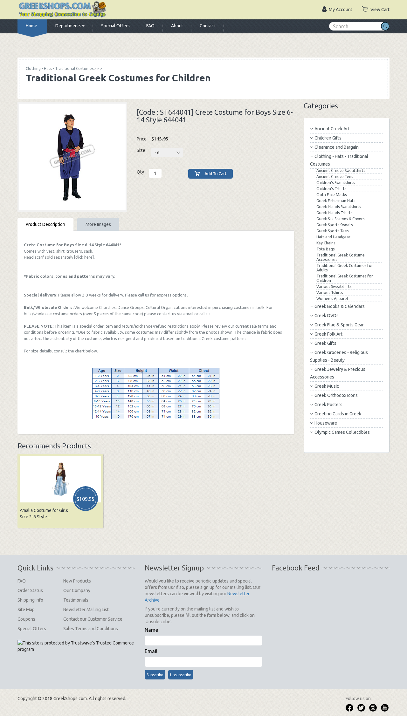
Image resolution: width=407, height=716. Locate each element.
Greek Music (326, 386)
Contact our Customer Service (92, 619)
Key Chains (325, 243)
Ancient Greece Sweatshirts (340, 170)
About (177, 25)
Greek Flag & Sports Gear (339, 324)
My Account (340, 9)
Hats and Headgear (333, 237)
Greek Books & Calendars (339, 306)
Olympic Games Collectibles (342, 432)
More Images (98, 224)
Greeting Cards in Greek (337, 413)
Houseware (325, 423)
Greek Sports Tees (332, 231)
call (141, 295)
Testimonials (75, 600)
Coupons (26, 619)
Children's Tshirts (331, 189)
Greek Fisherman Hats (335, 201)
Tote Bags (325, 249)
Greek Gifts (325, 343)
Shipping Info (30, 600)
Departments (68, 25)
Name (151, 629)
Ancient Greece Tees (334, 176)
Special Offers (115, 25)
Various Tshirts (329, 292)
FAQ (150, 25)
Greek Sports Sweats (334, 225)
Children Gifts (327, 137)
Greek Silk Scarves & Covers (340, 219)
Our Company (76, 590)
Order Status (30, 590)
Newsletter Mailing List (86, 609)
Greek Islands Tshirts (334, 213)
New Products (77, 580)
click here (84, 257)
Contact (207, 25)
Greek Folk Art (328, 334)
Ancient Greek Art (331, 128)
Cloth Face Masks (331, 195)
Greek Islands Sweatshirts (338, 207)
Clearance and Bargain (336, 147)
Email (151, 651)
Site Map (26, 609)
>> (62, 68)
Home (31, 25)
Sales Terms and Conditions (90, 628)
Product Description (45, 224)
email (188, 313)
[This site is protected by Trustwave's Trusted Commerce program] (75, 646)
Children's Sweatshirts (335, 183)
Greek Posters (328, 404)
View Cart (380, 9)
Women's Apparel (332, 299)
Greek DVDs (326, 315)
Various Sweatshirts (333, 286)
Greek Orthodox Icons (336, 395)
